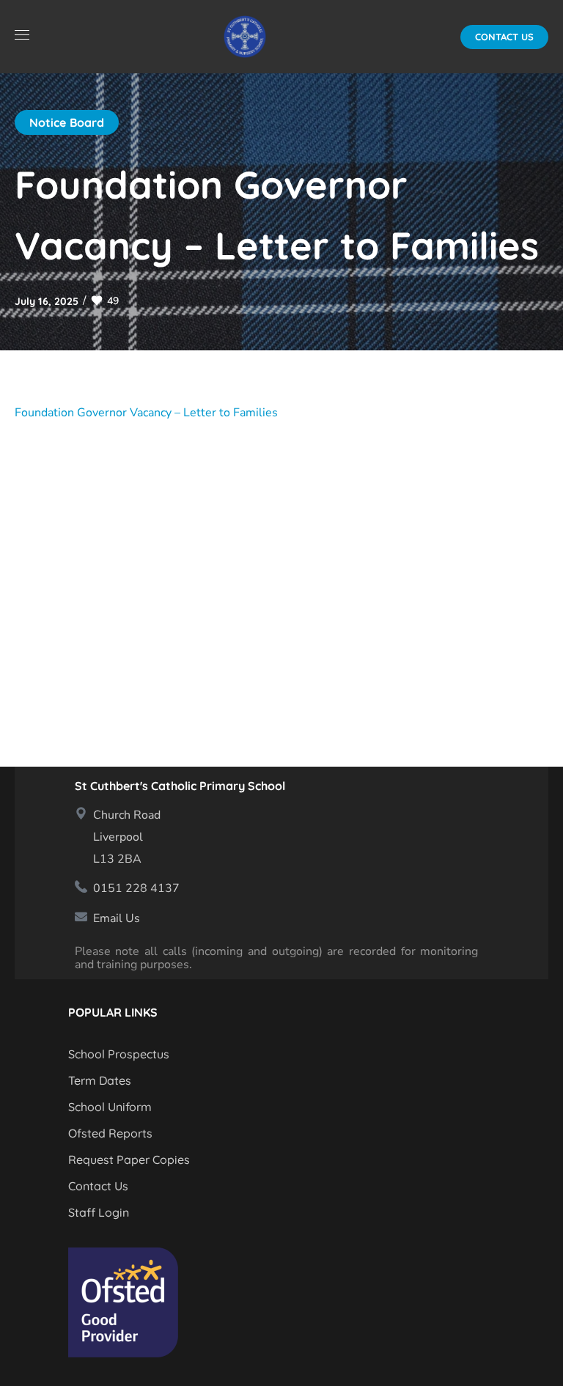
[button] (504, 37)
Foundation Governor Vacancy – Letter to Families (146, 413)
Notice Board (66, 122)
